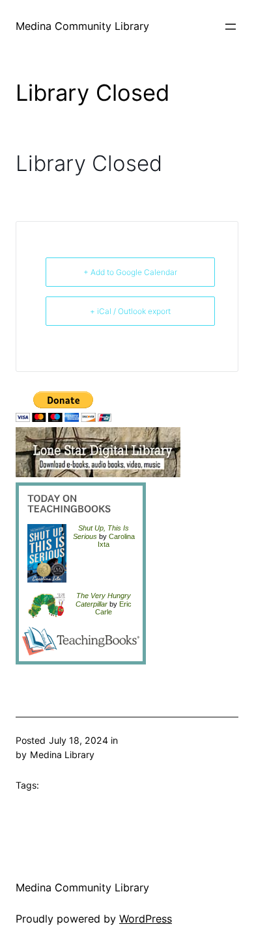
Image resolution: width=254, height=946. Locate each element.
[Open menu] (230, 26)
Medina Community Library (82, 26)
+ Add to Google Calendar (130, 272)
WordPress (145, 918)
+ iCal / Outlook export (130, 311)
